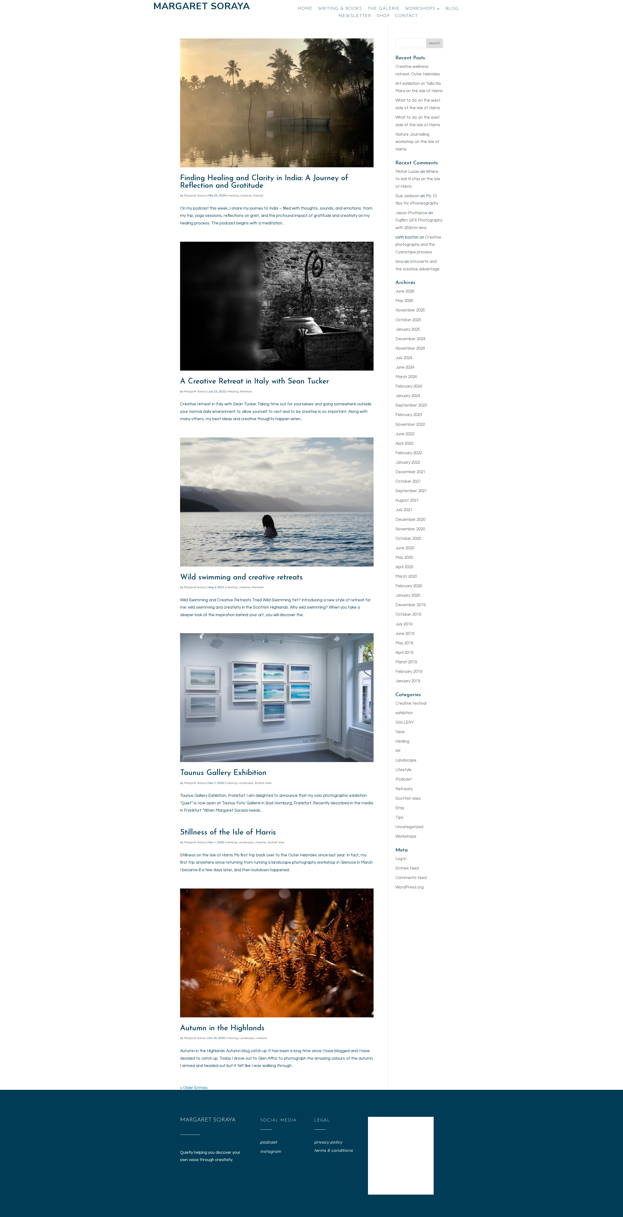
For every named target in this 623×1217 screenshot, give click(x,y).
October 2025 (408, 320)
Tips (399, 817)
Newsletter (355, 16)
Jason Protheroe (411, 213)
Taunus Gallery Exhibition (223, 773)
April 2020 (404, 567)
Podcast (258, 195)
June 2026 (404, 291)
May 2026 (404, 301)
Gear (400, 732)
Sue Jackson (407, 196)
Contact (406, 16)
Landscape (245, 783)
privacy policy (328, 1142)
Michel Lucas (407, 171)
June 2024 (404, 367)
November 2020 (410, 529)
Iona (399, 261)
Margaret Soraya (195, 195)
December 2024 (410, 339)
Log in (400, 859)
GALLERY (404, 722)
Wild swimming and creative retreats (241, 577)
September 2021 (411, 491)
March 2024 (406, 377)
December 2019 (410, 605)
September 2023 (411, 405)
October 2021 (408, 481)
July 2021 (403, 510)
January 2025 (407, 329)
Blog (452, 9)
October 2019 (408, 614)
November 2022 (410, 424)
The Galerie (383, 9)
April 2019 (404, 652)
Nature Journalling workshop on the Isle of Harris (417, 141)
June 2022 (404, 434)
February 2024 (408, 386)
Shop (383, 16)
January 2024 (407, 396)
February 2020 (408, 586)
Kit (398, 751)
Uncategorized (409, 827)
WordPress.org (409, 887)
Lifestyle (246, 195)
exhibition (404, 713)
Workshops (420, 9)
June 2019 (404, 633)
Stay (399, 808)
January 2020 (407, 595)
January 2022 (407, 462)
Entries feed (407, 868)
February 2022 (408, 453)
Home (305, 9)
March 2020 (406, 576)
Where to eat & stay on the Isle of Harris (417, 179)
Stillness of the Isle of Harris (228, 832)
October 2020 (408, 538)
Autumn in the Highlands (222, 1028)
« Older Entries (194, 1088)
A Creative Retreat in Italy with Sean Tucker (254, 381)
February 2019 (408, 671)
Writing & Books (340, 9)
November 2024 (410, 348)
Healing (233, 195)
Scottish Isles (263, 783)
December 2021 (410, 472)
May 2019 (404, 643)
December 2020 (410, 519)
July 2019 (403, 624)
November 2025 (410, 310)
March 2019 (406, 662)
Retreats (246, 391)
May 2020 (404, 557)
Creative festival (410, 703)
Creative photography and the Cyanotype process (418, 244)
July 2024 (403, 358)
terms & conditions (333, 1150)
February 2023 (408, 415)
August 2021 (407, 500)
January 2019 (407, 681)
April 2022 (404, 443)
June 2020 (404, 548)
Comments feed (411, 878)
